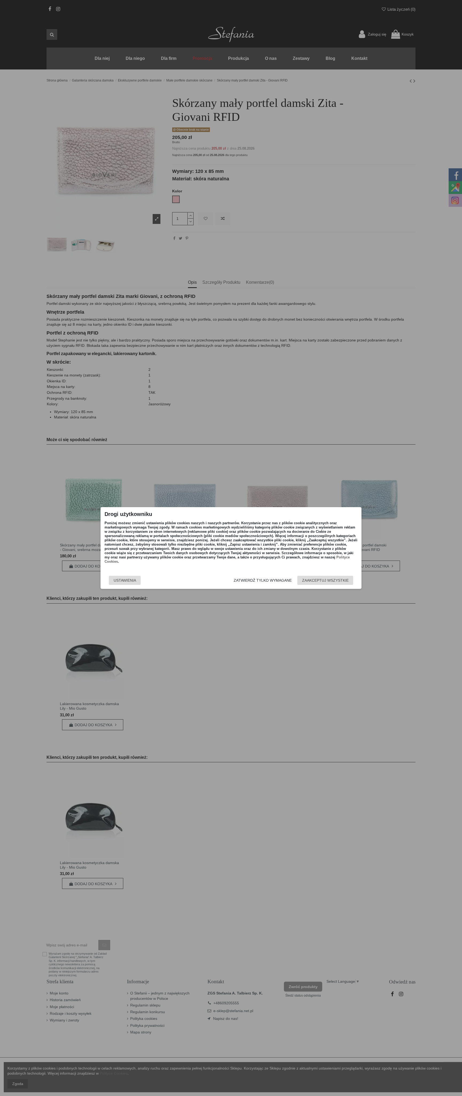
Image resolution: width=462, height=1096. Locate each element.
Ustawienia (125, 580)
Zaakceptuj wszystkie (325, 580)
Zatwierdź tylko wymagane (263, 580)
